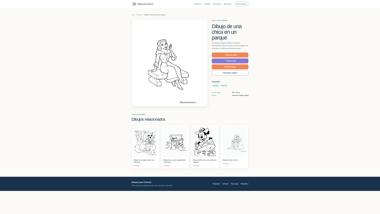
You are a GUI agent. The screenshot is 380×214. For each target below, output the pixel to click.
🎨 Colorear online (230, 55)
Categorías (197, 4)
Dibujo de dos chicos (230, 160)
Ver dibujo (137, 165)
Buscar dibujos (241, 4)
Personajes (217, 4)
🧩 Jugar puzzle (230, 61)
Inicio (133, 15)
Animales (207, 4)
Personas (139, 15)
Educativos (228, 4)
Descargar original (230, 73)
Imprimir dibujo (230, 67)
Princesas (224, 85)
